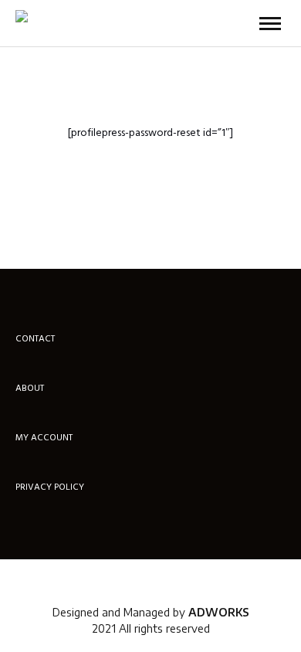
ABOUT (29, 389)
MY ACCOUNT (44, 438)
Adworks (218, 612)
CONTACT (35, 339)
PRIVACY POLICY (49, 488)
